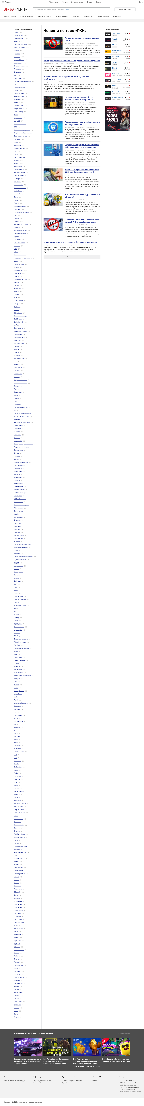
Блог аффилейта (19, 243)
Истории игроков (19, 489)
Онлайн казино (129, 1080)
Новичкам (116, 16)
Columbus (17, 529)
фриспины (17, 1005)
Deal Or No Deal (19, 922)
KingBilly (16, 563)
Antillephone (18, 849)
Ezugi (15, 855)
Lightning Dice (18, 910)
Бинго (16, 395)
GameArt (17, 377)
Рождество (17, 428)
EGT (15, 755)
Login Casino (18, 694)
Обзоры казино (19, 901)
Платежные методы (20, 279)
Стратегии (17, 520)
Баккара (16, 861)
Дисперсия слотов (20, 233)
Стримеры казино (19, 66)
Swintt (16, 968)
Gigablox (16, 989)
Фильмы (16, 685)
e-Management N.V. (20, 852)
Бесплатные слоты (130, 1085)
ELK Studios (18, 319)
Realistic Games (19, 752)
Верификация (18, 502)
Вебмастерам (18, 450)
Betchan (16, 880)
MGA (15, 249)
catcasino (17, 788)
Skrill (15, 682)
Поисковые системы (20, 846)
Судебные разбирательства (23, 133)
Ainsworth (17, 727)
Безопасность (18, 328)
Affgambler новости (20, 642)
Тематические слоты (20, 230)
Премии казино (19, 169)
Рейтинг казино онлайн (21, 212)
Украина (16, 236)
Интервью (17, 57)
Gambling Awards (19, 858)
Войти (141, 2)
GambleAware (18, 517)
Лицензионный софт (20, 44)
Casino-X (17, 346)
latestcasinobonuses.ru (21, 703)
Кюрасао (17, 541)
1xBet (16, 925)
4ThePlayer (17, 636)
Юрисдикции (18, 166)
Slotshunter (17, 526)
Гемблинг (75, 16)
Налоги (16, 285)
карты (16, 590)
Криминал (17, 102)
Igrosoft (16, 267)
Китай (16, 785)
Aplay (15, 587)
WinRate (16, 937)
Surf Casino (17, 913)
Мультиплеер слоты (20, 560)
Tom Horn (17, 959)
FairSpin (115, 85)
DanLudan (17, 709)
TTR (15, 297)
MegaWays (17, 99)
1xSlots (16, 614)
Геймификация (18, 508)
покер (16, 142)
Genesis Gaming (19, 825)
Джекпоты (17, 54)
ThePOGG (17, 419)
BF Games (17, 916)
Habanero (17, 633)
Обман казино (18, 301)
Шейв (15, 697)
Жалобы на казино (20, 124)
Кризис (16, 115)
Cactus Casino (117, 92)
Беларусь (17, 304)
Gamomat (17, 974)
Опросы (16, 663)
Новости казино (10, 16)
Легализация (18, 334)
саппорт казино (19, 950)
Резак (16, 739)
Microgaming (18, 63)
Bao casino (17, 736)
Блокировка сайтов (20, 206)
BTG (15, 127)
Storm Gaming (18, 992)
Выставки (17, 432)
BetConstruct (18, 767)
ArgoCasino (17, 941)
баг (15, 611)
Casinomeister (18, 185)
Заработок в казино (20, 599)
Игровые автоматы (77, 2)
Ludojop (16, 578)
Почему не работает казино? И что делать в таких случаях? (72, 61)
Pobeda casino (18, 596)
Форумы (16, 864)
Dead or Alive (18, 904)
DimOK (16, 688)
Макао (16, 770)
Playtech (16, 163)
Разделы (8, 2)
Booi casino (116, 74)
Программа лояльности (21, 648)
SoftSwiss (17, 246)
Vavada (16, 310)
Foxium (16, 773)
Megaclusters (18, 477)
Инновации (17, 139)
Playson (16, 389)
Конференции (18, 572)
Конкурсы (17, 364)
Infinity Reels (18, 471)
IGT (15, 410)
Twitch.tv (17, 349)
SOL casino (17, 892)
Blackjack (17, 678)
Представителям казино (21, 447)
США (15, 75)
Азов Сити (17, 822)
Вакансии (17, 779)
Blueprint (16, 221)
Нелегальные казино (20, 383)
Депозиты (17, 371)
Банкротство (18, 496)
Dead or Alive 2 (18, 907)
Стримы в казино (62, 16)
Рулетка (16, 154)
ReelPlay (17, 282)
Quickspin (17, 179)
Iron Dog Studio (19, 535)
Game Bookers (117, 97)
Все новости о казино (124, 1033)
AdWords (17, 794)
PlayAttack (17, 288)
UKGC (16, 84)
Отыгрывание (18, 425)
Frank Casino (18, 715)
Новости (98, 2)
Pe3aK (16, 700)
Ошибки (16, 764)
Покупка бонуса (19, 977)
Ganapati (17, 386)
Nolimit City (17, 194)
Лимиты (16, 276)
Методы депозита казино (22, 416)
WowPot (16, 986)
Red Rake (17, 645)
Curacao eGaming (19, 465)
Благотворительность (21, 639)
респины (16, 1008)
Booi (15, 401)
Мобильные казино (20, 605)
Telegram (17, 898)
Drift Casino (17, 435)
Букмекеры (17, 72)
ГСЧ (15, 361)
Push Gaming (18, 191)
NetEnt (16, 41)
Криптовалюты (18, 483)
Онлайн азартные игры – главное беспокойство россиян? (71, 242)
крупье (16, 733)
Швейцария (17, 761)
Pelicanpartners (19, 870)
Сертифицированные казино (23, 544)
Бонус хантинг (18, 566)
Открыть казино (19, 809)
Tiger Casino (116, 33)
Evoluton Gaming (19, 837)
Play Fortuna (116, 45)
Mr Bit (16, 718)
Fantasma (17, 956)
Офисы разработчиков (21, 462)
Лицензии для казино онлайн (42, 1080)
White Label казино (20, 499)
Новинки (16, 90)
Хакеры (16, 200)
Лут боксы (17, 776)
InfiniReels (17, 980)
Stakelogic (17, 532)
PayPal (16, 816)
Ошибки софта (18, 270)
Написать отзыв (125, 9)
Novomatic (17, 182)
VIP (15, 724)
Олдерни (17, 831)
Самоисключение (19, 660)
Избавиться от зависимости (23, 258)
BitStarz (16, 398)
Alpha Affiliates (18, 867)
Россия (16, 203)
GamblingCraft (18, 721)
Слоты (16, 32)
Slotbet (16, 742)
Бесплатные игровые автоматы (72, 1080)
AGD (15, 712)
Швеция (16, 261)
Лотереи (16, 352)
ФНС (15, 730)
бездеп (16, 1014)
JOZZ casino (116, 79)
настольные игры (19, 148)
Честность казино (19, 813)
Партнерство (18, 1002)
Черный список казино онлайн (71, 1083)
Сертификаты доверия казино (23, 444)
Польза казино (18, 819)
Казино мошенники (20, 255)
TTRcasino (17, 748)
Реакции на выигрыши (21, 493)
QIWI (15, 782)
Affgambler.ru (18, 313)
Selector (16, 953)
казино (16, 1011)
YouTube (16, 325)
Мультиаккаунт (19, 672)
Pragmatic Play (18, 105)
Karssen (16, 883)
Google (16, 550)
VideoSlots (17, 145)
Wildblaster (17, 934)
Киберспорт (17, 340)
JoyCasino (17, 307)
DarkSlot (16, 877)
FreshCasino (18, 889)
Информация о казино (21, 224)
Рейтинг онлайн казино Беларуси (14, 1080)
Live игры (17, 294)
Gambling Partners (19, 874)
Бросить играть (19, 806)
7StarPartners (18, 669)
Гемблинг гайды (19, 38)
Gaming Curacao (19, 691)
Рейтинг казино (53, 2)
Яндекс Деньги (19, 791)
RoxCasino (17, 886)
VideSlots (17, 797)
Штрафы (17, 227)
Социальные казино (20, 380)
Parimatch (17, 962)
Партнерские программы (22, 130)
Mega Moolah (18, 441)
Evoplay (16, 602)
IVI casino (17, 947)
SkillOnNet (17, 666)
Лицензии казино (19, 87)
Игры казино (18, 118)
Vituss (16, 252)
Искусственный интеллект (22, 675)
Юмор (16, 654)
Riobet (67, 9)
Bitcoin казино (18, 657)
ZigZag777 (17, 944)
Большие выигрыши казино (22, 81)
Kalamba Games (19, 627)
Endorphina (17, 209)
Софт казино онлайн (20, 136)
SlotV (15, 584)
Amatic (16, 840)
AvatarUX (17, 474)
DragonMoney (117, 50)
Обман (16, 197)
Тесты (16, 651)
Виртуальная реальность (22, 422)
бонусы (16, 1017)
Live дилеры (18, 468)
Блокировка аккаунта (21, 547)
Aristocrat (17, 438)
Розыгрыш (17, 745)
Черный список (19, 264)
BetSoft (16, 291)
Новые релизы (18, 35)
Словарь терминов (26, 16)
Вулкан (16, 453)
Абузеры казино (19, 343)
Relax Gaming (18, 112)
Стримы (89, 2)
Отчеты (16, 895)
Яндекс (16, 843)
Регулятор (17, 240)
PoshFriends (18, 374)
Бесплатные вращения (21, 505)
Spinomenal (17, 971)
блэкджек (17, 355)
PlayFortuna (17, 273)
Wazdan (16, 514)
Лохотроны (17, 404)
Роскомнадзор (88, 16)
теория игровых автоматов (22, 413)
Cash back (17, 581)
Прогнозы (17, 995)
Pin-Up (16, 931)
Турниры (16, 160)
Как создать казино (20, 803)
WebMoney (17, 553)
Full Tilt (16, 998)
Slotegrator (17, 800)
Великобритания (19, 358)
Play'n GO (17, 121)
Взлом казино (18, 511)
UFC (15, 758)
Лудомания (17, 69)
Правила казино (103, 16)
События (17, 828)
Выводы (16, 218)
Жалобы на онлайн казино (132, 1092)
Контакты (94, 1080)
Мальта (16, 569)
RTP (15, 151)
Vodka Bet (115, 56)
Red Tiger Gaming (19, 157)
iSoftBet (16, 459)
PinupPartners (18, 928)
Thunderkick (18, 392)
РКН (15, 215)
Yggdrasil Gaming (19, 60)
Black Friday (18, 919)
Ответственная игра (20, 316)
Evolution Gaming (19, 93)
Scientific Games (19, 337)
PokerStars (17, 523)
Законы (16, 51)
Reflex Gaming (18, 965)
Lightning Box (18, 630)
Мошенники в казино (20, 331)
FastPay (16, 617)
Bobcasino (17, 575)
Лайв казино (18, 78)
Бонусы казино (19, 108)
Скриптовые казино (20, 188)
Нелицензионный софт (21, 407)
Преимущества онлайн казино (23, 556)
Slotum (16, 621)
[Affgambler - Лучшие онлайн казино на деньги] (15, 9)
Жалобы (64, 2)
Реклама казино (19, 96)
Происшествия (18, 538)
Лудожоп (17, 456)
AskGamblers (18, 367)
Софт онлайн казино (39, 1083)
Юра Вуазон (18, 624)
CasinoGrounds (18, 322)
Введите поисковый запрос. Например (53, 9)
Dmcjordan (17, 706)
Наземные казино (19, 47)
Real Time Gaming (19, 834)
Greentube (17, 480)
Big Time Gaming (19, 172)
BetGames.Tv (18, 983)
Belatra (16, 593)
